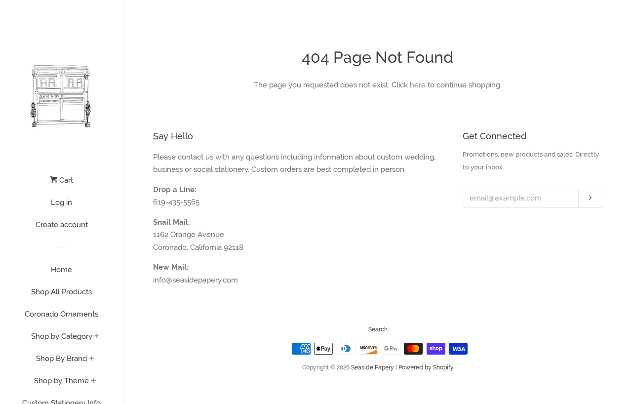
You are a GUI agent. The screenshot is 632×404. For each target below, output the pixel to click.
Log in (61, 202)
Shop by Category (61, 336)
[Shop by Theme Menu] (93, 381)
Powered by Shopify (426, 367)
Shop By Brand (61, 358)
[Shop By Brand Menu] (91, 359)
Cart (65, 180)
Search (378, 329)
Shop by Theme (61, 380)
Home (61, 269)
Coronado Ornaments (61, 314)
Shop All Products (61, 291)
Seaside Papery (372, 367)
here (418, 85)
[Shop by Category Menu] (97, 336)
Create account (62, 224)
